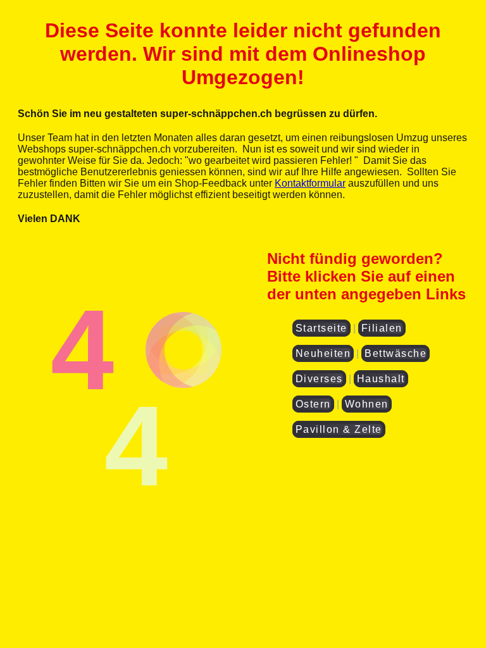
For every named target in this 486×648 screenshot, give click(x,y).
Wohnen (367, 404)
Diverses (319, 378)
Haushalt (381, 378)
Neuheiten (323, 353)
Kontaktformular (310, 183)
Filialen (381, 328)
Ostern (313, 404)
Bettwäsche (395, 353)
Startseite (321, 328)
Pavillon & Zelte (339, 429)
